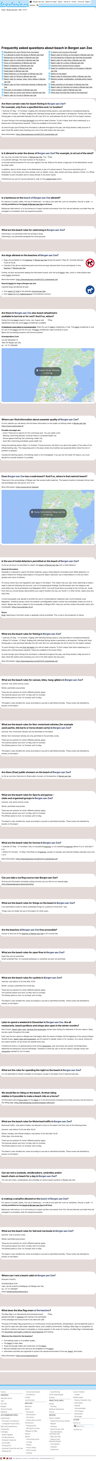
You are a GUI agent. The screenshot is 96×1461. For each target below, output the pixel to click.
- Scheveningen (79, 1408)
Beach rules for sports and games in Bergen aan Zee (24, 92)
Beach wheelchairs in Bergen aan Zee (18, 66)
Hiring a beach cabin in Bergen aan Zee (66, 90)
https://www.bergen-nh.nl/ (22, 607)
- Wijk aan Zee (54, 1437)
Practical (81, 2)
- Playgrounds (30, 1426)
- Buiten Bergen (7, 1435)
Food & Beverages (56, 1395)
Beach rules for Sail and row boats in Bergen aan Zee (71, 87)
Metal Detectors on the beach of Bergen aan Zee (23, 74)
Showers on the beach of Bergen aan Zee (20, 90)
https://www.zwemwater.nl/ (12, 426)
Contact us (77, 1429)
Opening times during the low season (65, 66)
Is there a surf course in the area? (64, 52)
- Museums (29, 1412)
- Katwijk (76, 1406)
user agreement (17, 1458)
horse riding (23, 1100)
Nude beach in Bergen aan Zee (16, 71)
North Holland (54, 1418)
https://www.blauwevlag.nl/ (27, 1356)
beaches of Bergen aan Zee (32, 934)
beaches (28, 260)
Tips (2, 1401)
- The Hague (78, 1411)
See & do (67, 2)
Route (51, 1404)
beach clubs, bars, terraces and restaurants (29, 1029)
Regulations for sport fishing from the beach (21, 52)
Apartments (5, 1418)
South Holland (78, 1392)
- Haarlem (53, 1447)
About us (76, 1423)
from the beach (28, 120)
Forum (51, 1412)
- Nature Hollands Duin (82, 1400)
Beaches (28, 1406)
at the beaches (42, 1310)
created (48, 179)
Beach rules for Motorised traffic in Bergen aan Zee (71, 76)
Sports (27, 1436)
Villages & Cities (31, 1431)
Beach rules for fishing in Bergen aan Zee (20, 76)
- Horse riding (30, 1447)
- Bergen (52, 1424)
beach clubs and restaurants (25, 1039)
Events (74, 2)
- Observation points (33, 1420)
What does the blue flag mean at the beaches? (69, 92)
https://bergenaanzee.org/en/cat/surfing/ (18, 884)
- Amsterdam (54, 1444)
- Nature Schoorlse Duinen (59, 1421)
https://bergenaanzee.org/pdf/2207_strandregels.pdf (37, 134)
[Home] (30, 2)
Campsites (5, 1429)
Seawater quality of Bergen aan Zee (18, 68)
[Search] (37, 5)
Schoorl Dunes (6, 1409)
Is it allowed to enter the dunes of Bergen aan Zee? (24, 55)
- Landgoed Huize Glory (10, 1424)
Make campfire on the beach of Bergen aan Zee (69, 84)
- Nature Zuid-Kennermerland (55, 1440)
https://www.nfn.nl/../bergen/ (27, 487)
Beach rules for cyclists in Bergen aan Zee (67, 63)
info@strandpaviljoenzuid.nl (17, 1292)
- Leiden (76, 1395)
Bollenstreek (78, 1397)
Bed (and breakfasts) (9, 1426)
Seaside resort (6, 1398)
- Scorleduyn (30, 1395)
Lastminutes (30, 1400)
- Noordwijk (78, 1403)
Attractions (29, 1423)
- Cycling (28, 1442)
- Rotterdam (78, 1414)
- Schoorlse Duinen (32, 1392)
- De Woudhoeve (7, 1437)
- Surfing (28, 1453)
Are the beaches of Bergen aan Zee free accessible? (71, 57)
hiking (54, 179)
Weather (32, 5)
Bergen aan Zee (38, 2)
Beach (60, 2)
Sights (27, 1409)
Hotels (27, 1397)
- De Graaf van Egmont (10, 1421)
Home (3, 1392)
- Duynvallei (5, 1443)
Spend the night (51, 2)
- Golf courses (30, 1450)
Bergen (3, 1406)
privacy (25, 1458)
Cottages (4, 1432)
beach (62, 273)
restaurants (46, 1046)
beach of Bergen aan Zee (37, 197)
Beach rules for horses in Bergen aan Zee (20, 95)
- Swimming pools (32, 1439)
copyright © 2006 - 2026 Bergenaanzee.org (41, 1458)
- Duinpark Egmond (8, 1440)
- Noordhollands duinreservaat (55, 1433)
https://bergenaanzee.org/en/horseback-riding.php (34, 1103)
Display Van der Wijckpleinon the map (49, 371)
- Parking (52, 1406)
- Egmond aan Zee (56, 1429)
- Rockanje (77, 1416)
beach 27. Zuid (13, 291)
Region (87, 2)
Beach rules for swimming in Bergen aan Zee (21, 60)
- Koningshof (6, 1445)
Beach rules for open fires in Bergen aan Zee (68, 60)
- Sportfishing (54, 1392)
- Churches (29, 1417)
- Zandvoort (54, 1449)
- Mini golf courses (32, 1428)
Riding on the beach (59, 74)
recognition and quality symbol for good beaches (24, 1332)
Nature (27, 1434)
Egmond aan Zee (38, 291)
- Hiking (28, 1445)
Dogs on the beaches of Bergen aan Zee (20, 63)
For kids (4, 1404)
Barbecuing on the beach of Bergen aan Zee (21, 57)
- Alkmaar (53, 1426)
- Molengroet (6, 1451)
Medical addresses (56, 1409)
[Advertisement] (48, 28)
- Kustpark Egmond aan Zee (12, 1448)
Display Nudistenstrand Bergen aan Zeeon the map (49, 513)
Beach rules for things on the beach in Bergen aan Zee (72, 55)
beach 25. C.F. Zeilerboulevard (20, 294)
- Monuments (30, 1415)
